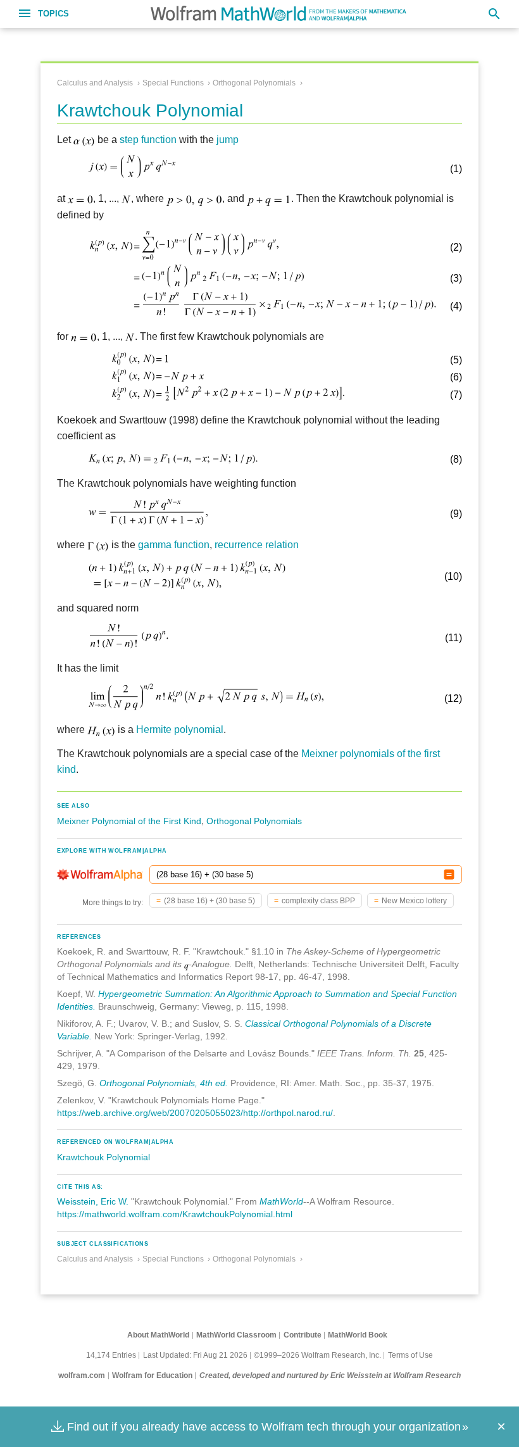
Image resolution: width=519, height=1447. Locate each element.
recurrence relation (257, 544)
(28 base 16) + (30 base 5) (209, 900)
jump (227, 139)
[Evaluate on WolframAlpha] (449, 874)
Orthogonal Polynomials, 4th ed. (163, 1083)
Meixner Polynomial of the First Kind (129, 821)
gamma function (173, 544)
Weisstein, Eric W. (92, 1201)
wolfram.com (81, 1375)
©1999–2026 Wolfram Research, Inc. (317, 1355)
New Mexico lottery (414, 900)
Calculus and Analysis (95, 82)
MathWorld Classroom (236, 1335)
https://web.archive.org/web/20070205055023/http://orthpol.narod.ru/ (195, 1113)
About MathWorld (158, 1335)
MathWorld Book (357, 1335)
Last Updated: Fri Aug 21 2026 (195, 1355)
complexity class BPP (318, 900)
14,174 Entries (111, 1355)
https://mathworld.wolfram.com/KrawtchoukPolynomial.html (174, 1214)
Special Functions (173, 82)
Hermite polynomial (179, 729)
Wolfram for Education (152, 1375)
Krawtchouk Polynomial (103, 1157)
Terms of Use (410, 1355)
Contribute (303, 1335)
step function (148, 139)
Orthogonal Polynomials (254, 82)
